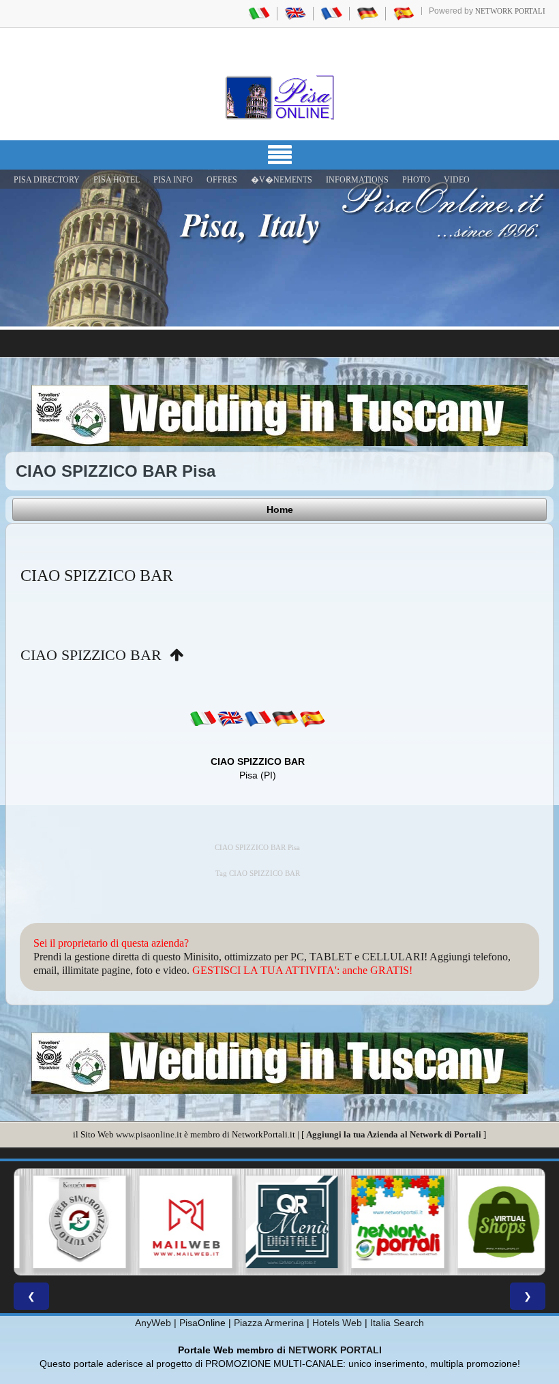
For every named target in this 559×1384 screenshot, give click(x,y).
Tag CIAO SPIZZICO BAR (257, 873)
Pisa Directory (47, 180)
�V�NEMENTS (281, 180)
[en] (230, 718)
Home (280, 509)
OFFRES (222, 180)
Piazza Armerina (269, 1322)
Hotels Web (337, 1322)
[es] (312, 718)
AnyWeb (153, 1322)
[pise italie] (331, 13)
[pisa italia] (259, 13)
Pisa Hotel (116, 180)
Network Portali (510, 11)
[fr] (257, 718)
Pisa (188, 1322)
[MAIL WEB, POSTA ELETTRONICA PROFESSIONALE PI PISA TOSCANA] (173, 1222)
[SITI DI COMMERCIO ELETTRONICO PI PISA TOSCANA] (491, 1222)
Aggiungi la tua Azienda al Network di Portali (393, 1134)
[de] (285, 718)
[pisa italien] (367, 13)
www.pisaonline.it (149, 1134)
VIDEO (457, 180)
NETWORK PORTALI (335, 1349)
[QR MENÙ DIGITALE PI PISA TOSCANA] (279, 1222)
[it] (203, 718)
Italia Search (397, 1322)
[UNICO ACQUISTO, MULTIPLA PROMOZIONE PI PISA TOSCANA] (385, 1222)
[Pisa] (279, 97)
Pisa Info (173, 180)
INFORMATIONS (357, 180)
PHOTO (416, 180)
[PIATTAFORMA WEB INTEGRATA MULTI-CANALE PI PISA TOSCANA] (67, 1222)
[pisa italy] (295, 13)
